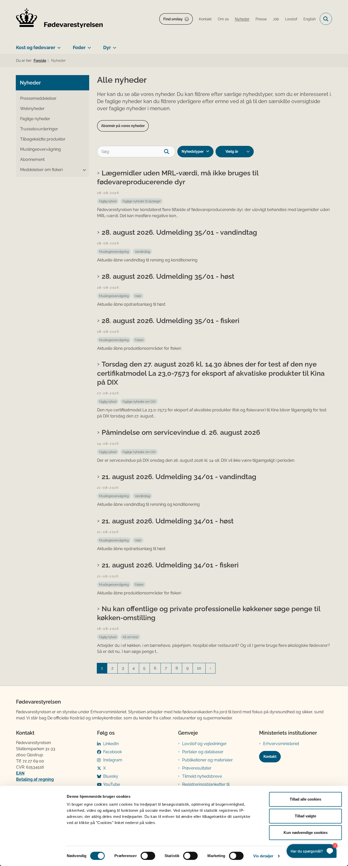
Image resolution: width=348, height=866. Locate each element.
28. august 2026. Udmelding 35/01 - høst (168, 276)
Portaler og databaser (202, 751)
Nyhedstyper (193, 151)
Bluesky (110, 776)
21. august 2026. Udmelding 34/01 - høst (168, 521)
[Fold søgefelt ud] (326, 19)
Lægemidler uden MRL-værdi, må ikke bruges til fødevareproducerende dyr (177, 177)
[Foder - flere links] (88, 45)
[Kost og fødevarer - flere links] (58, 45)
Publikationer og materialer (207, 760)
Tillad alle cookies (305, 799)
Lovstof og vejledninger (204, 743)
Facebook (112, 751)
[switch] (148, 856)
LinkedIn (111, 743)
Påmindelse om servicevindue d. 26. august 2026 (181, 432)
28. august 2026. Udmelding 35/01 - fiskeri (170, 320)
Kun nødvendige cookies (306, 832)
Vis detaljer (263, 856)
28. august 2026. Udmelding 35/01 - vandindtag (179, 232)
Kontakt (269, 757)
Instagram (112, 760)
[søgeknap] (169, 151)
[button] (83, 170)
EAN (20, 773)
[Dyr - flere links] (113, 45)
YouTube (111, 784)
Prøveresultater (196, 768)
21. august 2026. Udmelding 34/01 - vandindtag (179, 476)
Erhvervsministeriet (281, 743)
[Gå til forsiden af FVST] (59, 19)
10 (199, 668)
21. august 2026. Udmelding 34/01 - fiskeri (170, 565)
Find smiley (173, 19)
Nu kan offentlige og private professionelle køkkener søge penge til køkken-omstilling (208, 613)
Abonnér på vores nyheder (123, 126)
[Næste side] (210, 668)
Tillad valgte (305, 816)
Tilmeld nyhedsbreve (202, 776)
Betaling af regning (35, 779)
